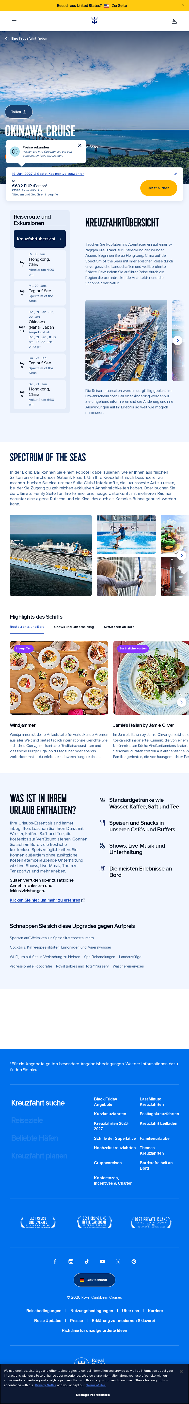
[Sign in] (174, 21)
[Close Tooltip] (79, 145)
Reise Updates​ (47, 1321)
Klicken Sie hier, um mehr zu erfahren (45, 900)
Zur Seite (119, 5)
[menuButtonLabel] (14, 21)
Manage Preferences (93, 1395)
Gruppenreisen (108, 1163)
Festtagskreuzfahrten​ (159, 1114)
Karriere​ (155, 1311)
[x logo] (118, 1262)
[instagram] (70, 1262)
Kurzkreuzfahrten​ (110, 1114)
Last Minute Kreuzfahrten (152, 1102)
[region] (94, 1384)
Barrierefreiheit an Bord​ (156, 1165)
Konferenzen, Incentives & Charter (113, 1180)
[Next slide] (178, 340)
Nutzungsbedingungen (91, 1311)
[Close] (181, 1371)
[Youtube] (102, 1262)
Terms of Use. (96, 1385)
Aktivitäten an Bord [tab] (119, 627)
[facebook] (55, 1262)
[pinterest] (133, 1262)
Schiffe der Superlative (115, 1138)
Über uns (130, 1311)
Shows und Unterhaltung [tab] (74, 627)
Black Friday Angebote (105, 1102)
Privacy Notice (45, 1385)
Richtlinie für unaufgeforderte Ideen (94, 1330)
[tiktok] (86, 1262)
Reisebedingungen (44, 1311)
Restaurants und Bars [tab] (27, 627)
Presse (76, 1321)
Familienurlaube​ (155, 1138)
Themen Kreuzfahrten (152, 1150)
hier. (33, 1069)
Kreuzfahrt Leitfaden (158, 1123)
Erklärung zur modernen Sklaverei (123, 1321)
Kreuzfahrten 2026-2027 (111, 1126)
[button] (40, 239)
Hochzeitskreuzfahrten (115, 1148)
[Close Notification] (183, 5)
